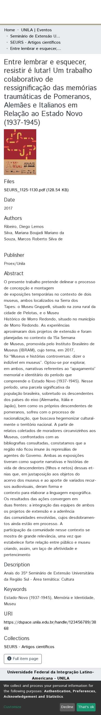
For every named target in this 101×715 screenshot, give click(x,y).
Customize (12, 707)
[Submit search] (59, 12)
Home (9, 30)
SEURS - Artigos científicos (35, 42)
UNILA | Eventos (36, 30)
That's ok (86, 707)
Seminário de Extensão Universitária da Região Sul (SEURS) (36, 36)
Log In (77, 12)
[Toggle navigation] (93, 12)
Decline (67, 707)
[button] (66, 12)
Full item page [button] (24, 659)
